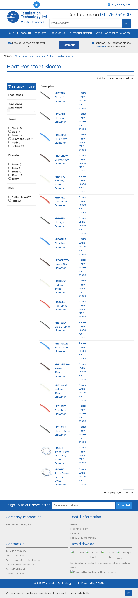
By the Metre (19, 197)
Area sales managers (117, 33)
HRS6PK (59, 469)
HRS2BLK (60, 93)
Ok (128, 593)
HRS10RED (61, 406)
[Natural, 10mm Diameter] (46, 388)
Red (14, 142)
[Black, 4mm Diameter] (46, 117)
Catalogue (69, 44)
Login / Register (121, 4)
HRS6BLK (60, 218)
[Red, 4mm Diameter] (46, 200)
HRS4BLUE (60, 135)
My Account (24, 33)
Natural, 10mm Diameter (60, 393)
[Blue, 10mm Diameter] (46, 346)
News (98, 33)
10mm (15, 175)
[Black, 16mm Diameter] (46, 430)
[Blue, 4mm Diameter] (46, 138)
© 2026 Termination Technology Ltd (54, 583)
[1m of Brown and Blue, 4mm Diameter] (46, 451)
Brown (15, 135)
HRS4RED (60, 197)
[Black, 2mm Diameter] (46, 96)
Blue (14, 132)
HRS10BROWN (62, 364)
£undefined (15, 104)
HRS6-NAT (60, 281)
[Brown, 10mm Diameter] (46, 367)
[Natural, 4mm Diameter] (46, 180)
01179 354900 (115, 14)
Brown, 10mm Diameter (60, 372)
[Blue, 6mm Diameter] (46, 242)
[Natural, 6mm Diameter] (46, 284)
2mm (15, 164)
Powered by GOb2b (92, 583)
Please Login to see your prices (83, 100)
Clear (32, 87)
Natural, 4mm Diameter (60, 184)
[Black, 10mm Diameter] (46, 326)
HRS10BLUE (61, 343)
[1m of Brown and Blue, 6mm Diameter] (46, 472)
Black (15, 128)
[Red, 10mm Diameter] (46, 409)
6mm (15, 171)
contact (101, 47)
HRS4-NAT (60, 177)
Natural (16, 146)
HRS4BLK (60, 114)
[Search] (126, 23)
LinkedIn (75, 533)
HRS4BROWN (62, 156)
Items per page (112, 492)
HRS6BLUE (60, 239)
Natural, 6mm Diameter (60, 289)
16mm (15, 179)
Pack (14, 201)
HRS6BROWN (62, 260)
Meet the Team (79, 529)
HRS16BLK (60, 427)
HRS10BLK (60, 323)
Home (11, 33)
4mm (15, 168)
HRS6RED (60, 302)
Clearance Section (81, 33)
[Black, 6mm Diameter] (46, 221)
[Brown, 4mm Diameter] (46, 159)
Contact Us (58, 33)
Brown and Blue (21, 139)
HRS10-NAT (61, 385)
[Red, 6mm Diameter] (46, 305)
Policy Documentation (83, 538)
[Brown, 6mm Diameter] (46, 263)
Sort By (100, 78)
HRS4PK (59, 448)
